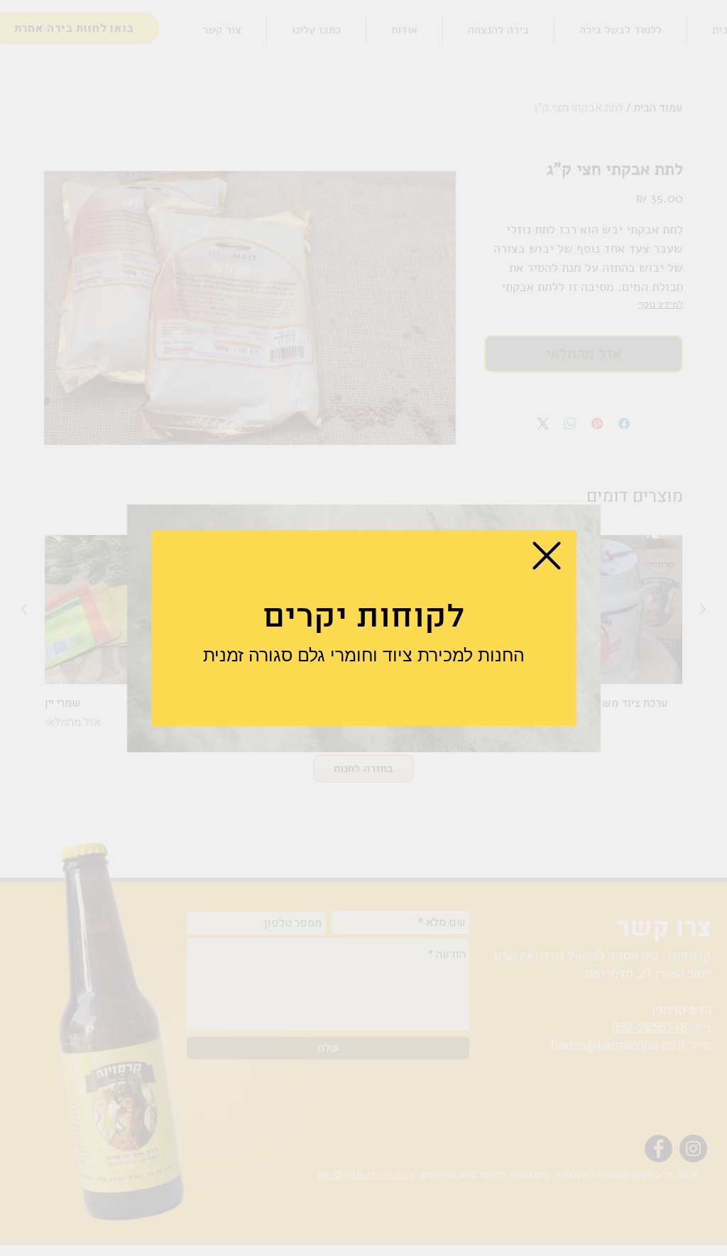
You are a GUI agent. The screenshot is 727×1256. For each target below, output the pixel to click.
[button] (546, 555)
